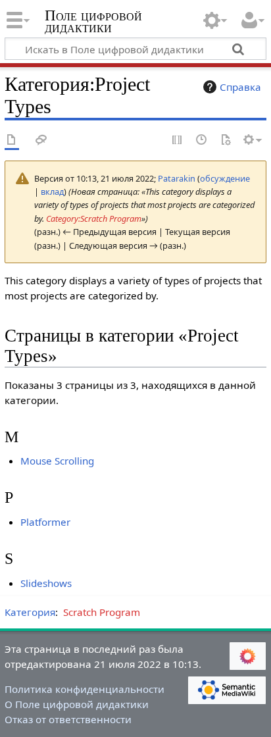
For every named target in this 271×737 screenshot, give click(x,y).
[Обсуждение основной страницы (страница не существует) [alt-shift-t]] (41, 140)
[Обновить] (225, 140)
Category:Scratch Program (93, 218)
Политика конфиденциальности (84, 689)
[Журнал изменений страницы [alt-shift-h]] (202, 140)
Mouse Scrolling (57, 460)
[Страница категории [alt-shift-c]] (12, 140)
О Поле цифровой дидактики (77, 704)
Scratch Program (101, 612)
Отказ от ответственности (68, 719)
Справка (240, 86)
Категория (30, 612)
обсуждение (225, 178)
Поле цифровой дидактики (93, 23)
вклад (52, 191)
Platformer (45, 521)
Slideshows (46, 583)
